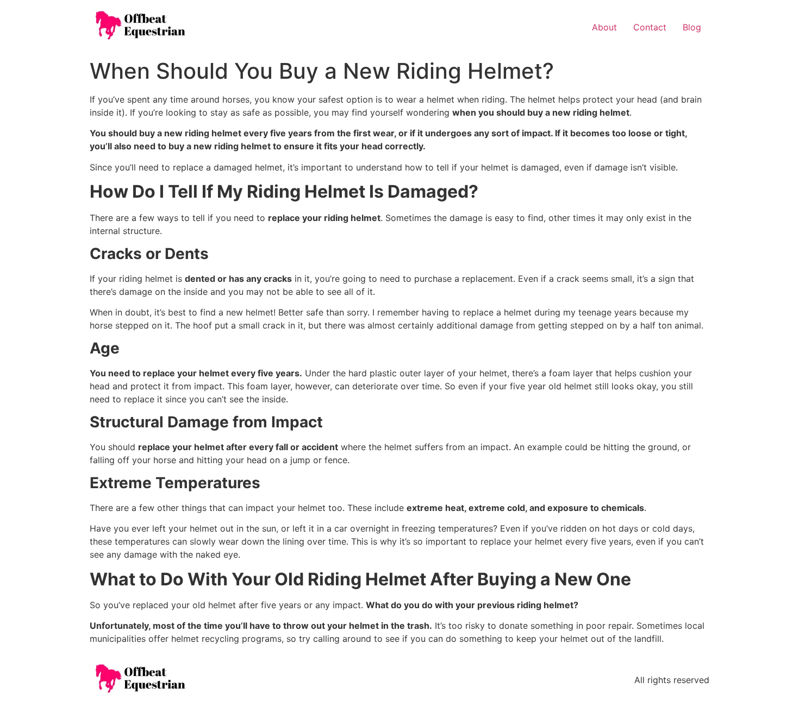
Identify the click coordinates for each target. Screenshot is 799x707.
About (604, 27)
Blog (692, 27)
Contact (649, 27)
